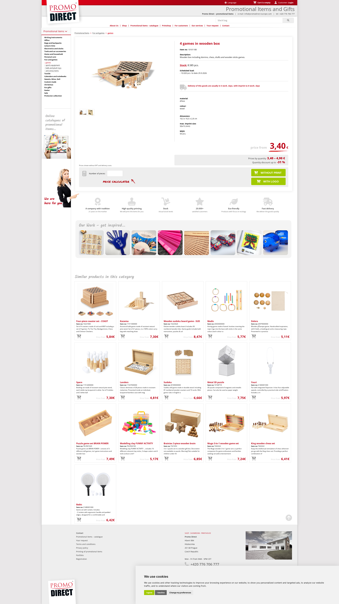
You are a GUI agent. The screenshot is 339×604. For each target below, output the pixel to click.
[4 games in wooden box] (123, 106)
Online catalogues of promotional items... (55, 122)
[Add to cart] (79, 336)
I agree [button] (149, 592)
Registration (81, 559)
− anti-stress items (51, 71)
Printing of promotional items (89, 551)
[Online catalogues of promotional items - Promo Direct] (58, 158)
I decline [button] (161, 592)
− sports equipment (52, 65)
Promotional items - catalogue (144, 25)
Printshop (166, 25)
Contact (225, 25)
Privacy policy (82, 548)
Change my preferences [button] (180, 592)
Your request (212, 25)
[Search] (288, 20)
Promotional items (54, 31)
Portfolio (80, 555)
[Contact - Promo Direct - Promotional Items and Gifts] (269, 559)
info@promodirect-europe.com (258, 14)
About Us (114, 25)
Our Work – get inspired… (102, 225)
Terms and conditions (85, 544)
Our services (197, 25)
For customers (181, 25)
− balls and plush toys (52, 68)
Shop (124, 25)
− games (47, 62)
